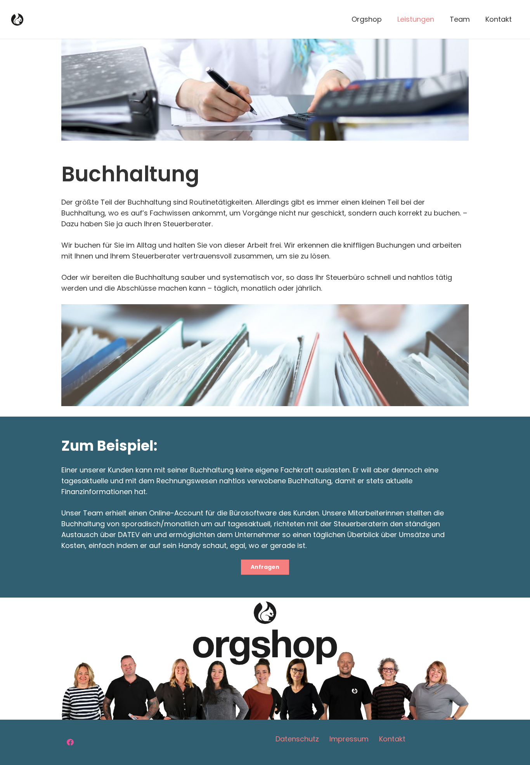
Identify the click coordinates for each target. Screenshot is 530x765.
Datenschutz (297, 739)
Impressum (349, 739)
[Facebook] (70, 742)
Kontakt (392, 739)
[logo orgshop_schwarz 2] (17, 19)
